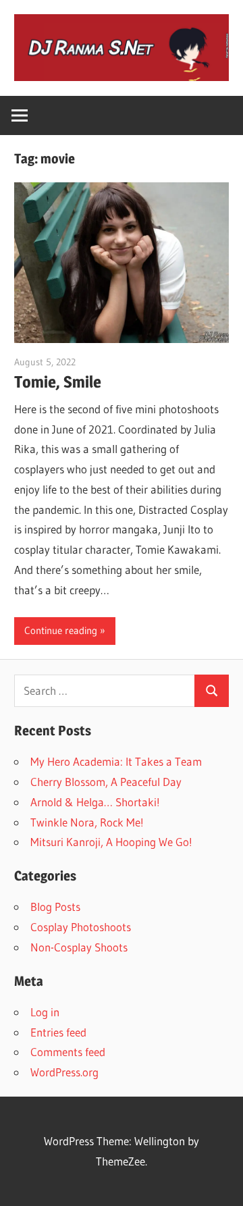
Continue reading (60, 630)
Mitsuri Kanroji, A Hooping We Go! (111, 842)
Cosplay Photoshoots (80, 927)
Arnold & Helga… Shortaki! (95, 802)
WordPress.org (64, 1072)
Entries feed (58, 1032)
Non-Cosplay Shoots (79, 947)
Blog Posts (55, 906)
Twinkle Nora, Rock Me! (87, 822)
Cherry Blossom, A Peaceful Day (106, 782)
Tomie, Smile (57, 382)
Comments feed (67, 1052)
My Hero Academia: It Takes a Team (116, 761)
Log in (44, 1012)
